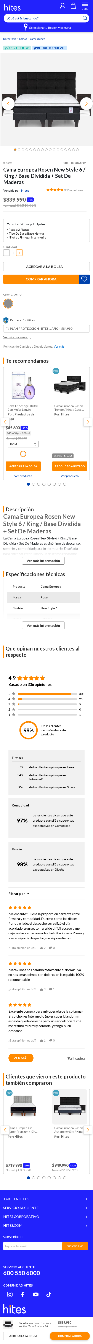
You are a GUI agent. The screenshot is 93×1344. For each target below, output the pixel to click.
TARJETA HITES (16, 1199)
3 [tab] (38, 484)
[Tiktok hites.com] (48, 1294)
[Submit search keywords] (87, 18)
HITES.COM (12, 1225)
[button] (62, 6)
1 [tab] (28, 484)
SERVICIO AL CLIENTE (20, 1208)
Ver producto (23, 476)
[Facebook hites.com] (23, 1294)
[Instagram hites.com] (10, 1294)
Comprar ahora (41, 279)
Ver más (21, 1058)
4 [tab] (43, 484)
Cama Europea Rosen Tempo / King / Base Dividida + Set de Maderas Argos (68, 408)
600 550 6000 (21, 1272)
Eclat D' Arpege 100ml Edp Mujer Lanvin (23, 407)
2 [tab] (33, 484)
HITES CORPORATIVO (21, 1216)
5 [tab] (49, 484)
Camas (23, 38)
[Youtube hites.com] (35, 1294)
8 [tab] (64, 484)
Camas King (37, 38)
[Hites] (12, 7)
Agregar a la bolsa (44, 266)
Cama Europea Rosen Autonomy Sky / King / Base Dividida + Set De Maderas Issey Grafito (69, 1130)
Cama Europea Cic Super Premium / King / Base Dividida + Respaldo (23, 1130)
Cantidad (10, 247)
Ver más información (43, 560)
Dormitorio (10, 38)
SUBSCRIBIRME (75, 1246)
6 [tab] (54, 484)
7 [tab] (59, 484)
